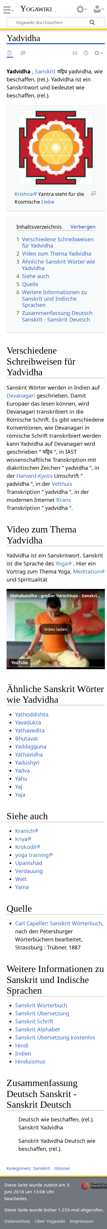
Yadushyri (27, 762)
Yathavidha (29, 754)
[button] (56, 629)
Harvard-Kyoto (34, 475)
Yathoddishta (31, 714)
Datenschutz (17, 1221)
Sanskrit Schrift (34, 1021)
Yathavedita (30, 730)
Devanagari (21, 395)
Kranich (24, 830)
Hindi (22, 1045)
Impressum (82, 1221)
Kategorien (18, 1168)
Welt (21, 879)
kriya (21, 838)
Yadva (22, 770)
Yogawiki (36, 8)
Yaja (20, 794)
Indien (23, 1053)
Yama (22, 887)
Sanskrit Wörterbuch (76, 923)
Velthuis (62, 483)
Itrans (63, 499)
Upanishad (28, 862)
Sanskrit (45, 71)
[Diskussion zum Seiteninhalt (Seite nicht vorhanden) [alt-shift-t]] (23, 53)
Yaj (18, 786)
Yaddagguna (30, 746)
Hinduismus (30, 1061)
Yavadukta (28, 722)
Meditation (87, 571)
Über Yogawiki (50, 1221)
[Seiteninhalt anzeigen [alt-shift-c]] (10, 53)
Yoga (62, 563)
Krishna (24, 193)
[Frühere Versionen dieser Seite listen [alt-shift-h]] (86, 53)
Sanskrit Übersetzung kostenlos (55, 1037)
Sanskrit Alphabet (37, 1029)
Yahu (21, 778)
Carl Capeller (31, 923)
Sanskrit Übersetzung (42, 1013)
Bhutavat (26, 738)
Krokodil (25, 846)
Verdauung (29, 871)
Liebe (47, 201)
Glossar (62, 1168)
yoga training (32, 854)
